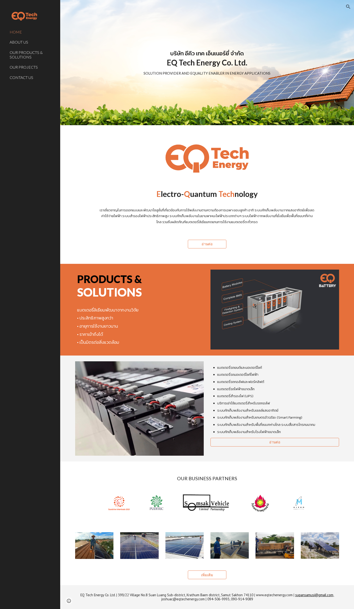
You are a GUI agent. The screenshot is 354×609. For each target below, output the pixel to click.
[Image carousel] (207, 503)
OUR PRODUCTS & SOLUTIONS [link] (26, 54)
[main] (207, 62)
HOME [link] (16, 32)
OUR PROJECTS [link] (24, 67)
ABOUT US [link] (19, 42)
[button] (348, 7)
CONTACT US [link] (21, 77)
